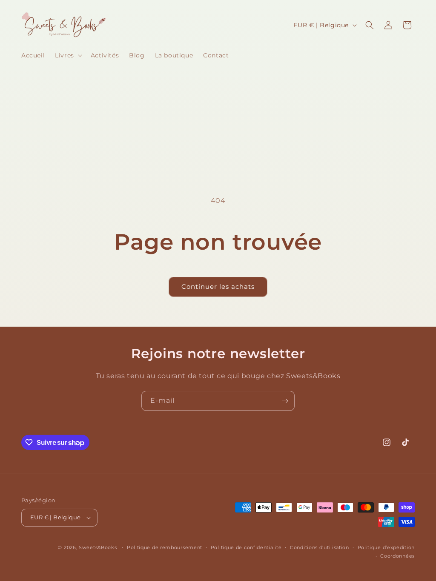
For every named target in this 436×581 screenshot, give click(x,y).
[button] (68, 55)
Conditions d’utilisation (319, 547)
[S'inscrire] (284, 401)
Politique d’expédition (386, 547)
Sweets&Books (98, 547)
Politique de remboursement (164, 547)
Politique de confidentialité (246, 547)
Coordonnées (397, 556)
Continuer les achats (218, 286)
